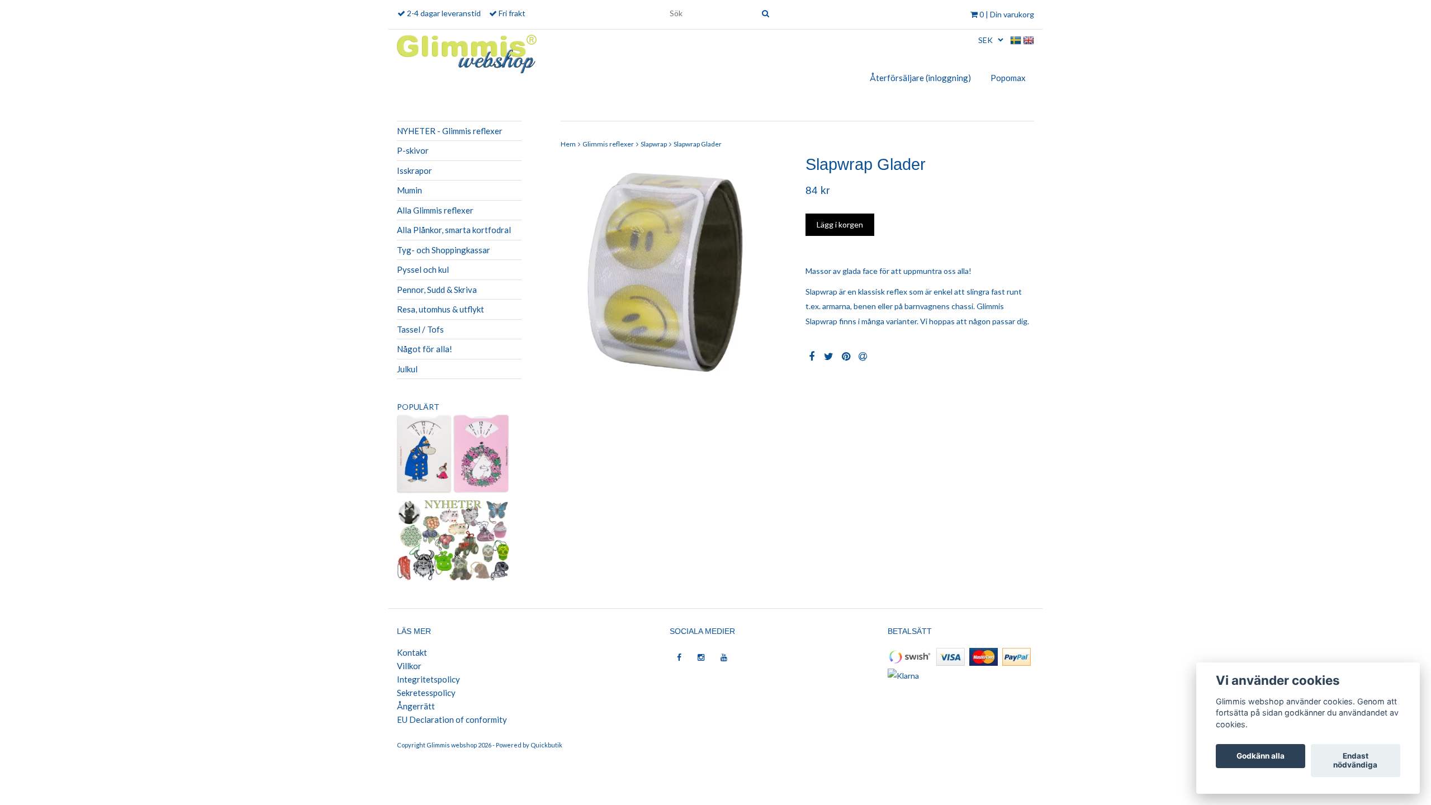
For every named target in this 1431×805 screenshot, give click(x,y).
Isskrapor (414, 170)
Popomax (1008, 78)
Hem (568, 144)
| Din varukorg (1006, 14)
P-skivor (413, 150)
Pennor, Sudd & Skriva (437, 290)
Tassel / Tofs (420, 329)
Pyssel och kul (423, 269)
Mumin (409, 190)
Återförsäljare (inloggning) (920, 78)
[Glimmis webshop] (467, 51)
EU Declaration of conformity (452, 719)
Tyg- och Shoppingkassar (443, 250)
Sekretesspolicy (426, 693)
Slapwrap (654, 144)
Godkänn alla (1260, 756)
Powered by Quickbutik (529, 745)
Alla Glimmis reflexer (435, 210)
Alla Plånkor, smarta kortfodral (454, 230)
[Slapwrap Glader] (675, 270)
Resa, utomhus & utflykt (440, 309)
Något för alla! (424, 349)
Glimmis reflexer (608, 144)
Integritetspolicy (428, 679)
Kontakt (412, 652)
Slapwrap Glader (698, 144)
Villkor (409, 666)
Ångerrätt (416, 706)
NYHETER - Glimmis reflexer (450, 131)
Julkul (407, 369)
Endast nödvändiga (1355, 761)
